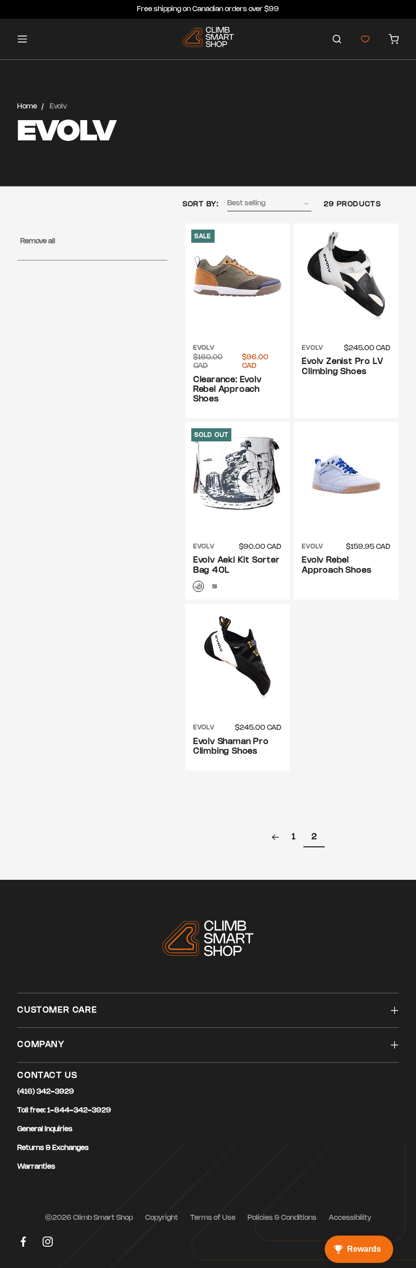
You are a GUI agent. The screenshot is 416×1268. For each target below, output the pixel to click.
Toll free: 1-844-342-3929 (64, 1110)
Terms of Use (212, 1218)
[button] (337, 39)
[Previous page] (275, 837)
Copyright (161, 1218)
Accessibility (350, 1218)
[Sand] (198, 586)
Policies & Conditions (282, 1218)
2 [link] (314, 837)
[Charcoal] (215, 586)
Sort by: (201, 204)
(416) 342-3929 (45, 1092)
